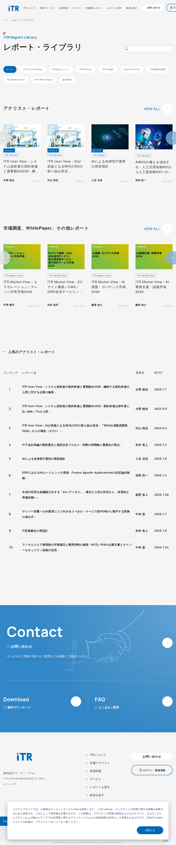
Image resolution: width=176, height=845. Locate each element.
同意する (150, 830)
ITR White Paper (44, 80)
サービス (76, 8)
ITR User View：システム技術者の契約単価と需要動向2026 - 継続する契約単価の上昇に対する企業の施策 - (76, 389)
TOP (5, 20)
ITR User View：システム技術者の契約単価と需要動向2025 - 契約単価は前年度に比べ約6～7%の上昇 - (76, 408)
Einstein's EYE (132, 69)
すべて (10, 69)
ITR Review (85, 69)
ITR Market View (16, 80)
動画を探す (131, 8)
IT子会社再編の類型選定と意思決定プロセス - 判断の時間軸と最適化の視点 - (72, 445)
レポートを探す (114, 8)
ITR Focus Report (33, 69)
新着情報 (63, 8)
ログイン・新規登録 (154, 770)
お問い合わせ (153, 7)
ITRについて (29, 8)
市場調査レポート (94, 8)
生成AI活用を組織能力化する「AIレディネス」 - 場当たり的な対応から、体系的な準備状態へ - (75, 494)
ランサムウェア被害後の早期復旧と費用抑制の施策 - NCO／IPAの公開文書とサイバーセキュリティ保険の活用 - (77, 547)
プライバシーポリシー (48, 821)
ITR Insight (108, 69)
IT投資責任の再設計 (35, 531)
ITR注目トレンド (61, 69)
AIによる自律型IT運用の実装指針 (43, 459)
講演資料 (67, 80)
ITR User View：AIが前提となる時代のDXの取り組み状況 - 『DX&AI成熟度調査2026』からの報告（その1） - (75, 428)
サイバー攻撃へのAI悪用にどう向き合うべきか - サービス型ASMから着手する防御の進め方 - (76, 514)
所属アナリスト (47, 8)
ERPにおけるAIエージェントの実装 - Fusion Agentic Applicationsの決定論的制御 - (76, 475)
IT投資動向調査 (158, 69)
